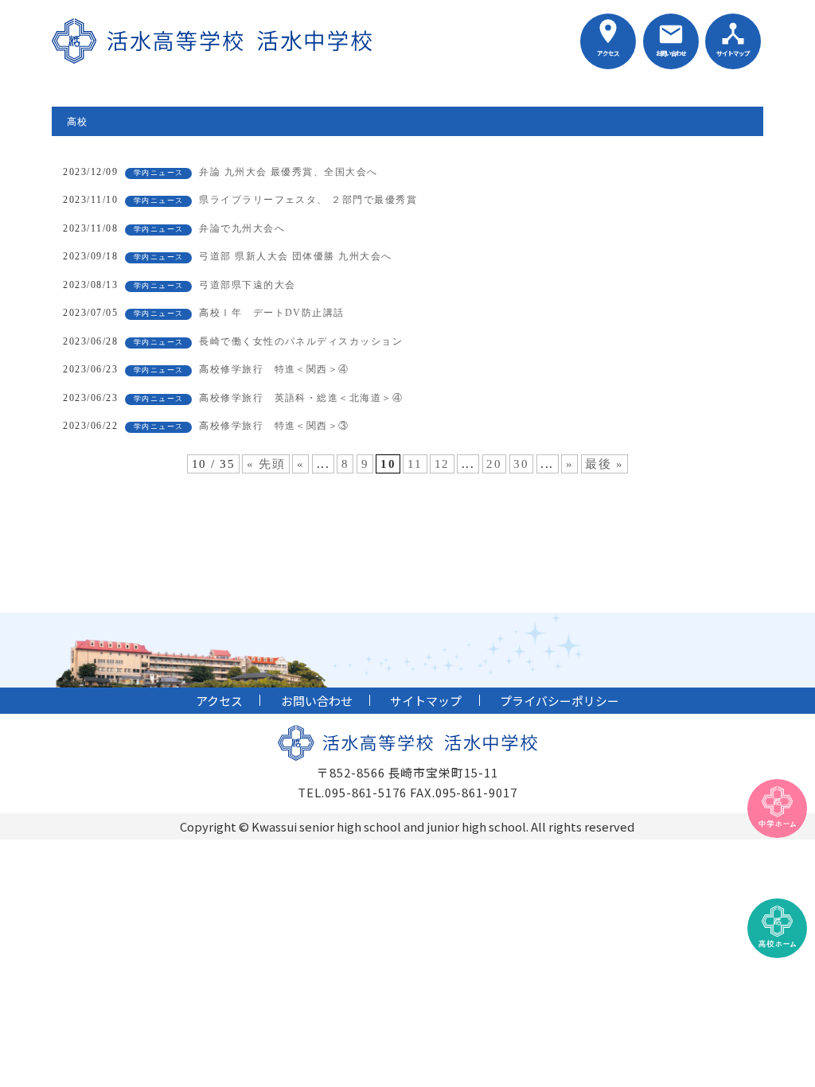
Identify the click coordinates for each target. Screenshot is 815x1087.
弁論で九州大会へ (242, 228)
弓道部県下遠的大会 (247, 284)
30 (520, 464)
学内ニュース (159, 173)
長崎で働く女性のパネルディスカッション (301, 341)
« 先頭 (266, 464)
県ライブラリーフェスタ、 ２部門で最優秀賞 (308, 199)
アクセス (608, 53)
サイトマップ (733, 53)
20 (493, 464)
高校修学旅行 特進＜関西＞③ (274, 425)
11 (415, 464)
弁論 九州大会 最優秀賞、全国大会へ (288, 171)
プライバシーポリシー (559, 700)
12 (442, 464)
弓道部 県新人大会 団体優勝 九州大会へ (295, 256)
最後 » (604, 464)
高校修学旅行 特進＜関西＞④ (274, 369)
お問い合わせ (671, 53)
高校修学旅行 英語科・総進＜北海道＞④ (301, 397)
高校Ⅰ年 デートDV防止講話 (277, 312)
